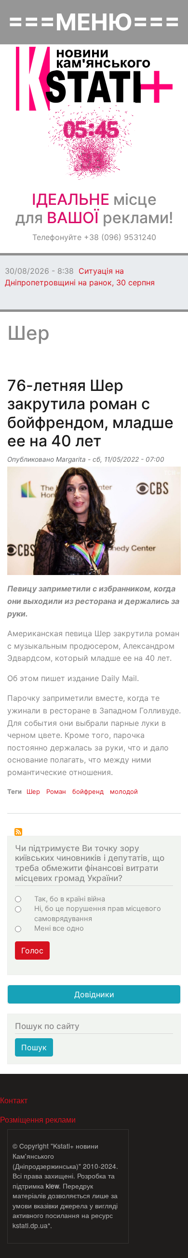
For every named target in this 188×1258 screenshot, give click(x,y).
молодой (124, 791)
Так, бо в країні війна (69, 899)
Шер (33, 791)
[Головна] (94, 78)
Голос (32, 950)
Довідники (94, 994)
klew (52, 1186)
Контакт (13, 1100)
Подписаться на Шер (18, 832)
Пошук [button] (34, 1047)
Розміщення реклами (38, 1119)
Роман (56, 791)
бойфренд (88, 791)
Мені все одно (59, 928)
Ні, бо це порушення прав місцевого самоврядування (97, 913)
